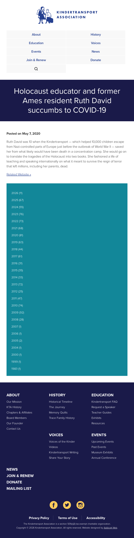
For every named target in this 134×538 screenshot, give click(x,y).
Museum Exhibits (102, 452)
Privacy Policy (39, 517)
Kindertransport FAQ (104, 402)
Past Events (99, 447)
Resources (98, 423)
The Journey (57, 407)
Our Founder (15, 423)
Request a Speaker (103, 407)
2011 (14, 298)
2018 (14, 249)
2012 (14, 291)
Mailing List (19, 488)
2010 (14, 305)
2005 (14, 340)
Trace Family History (62, 418)
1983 (14, 369)
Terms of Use (67, 517)
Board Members (17, 418)
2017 (14, 256)
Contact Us (13, 429)
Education (36, 43)
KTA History (14, 407)
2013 (14, 284)
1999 (14, 362)
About (36, 34)
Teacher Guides (101, 412)
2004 (14, 347)
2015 (14, 270)
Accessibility (95, 517)
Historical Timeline (60, 402)
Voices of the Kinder (62, 441)
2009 (14, 312)
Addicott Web (110, 528)
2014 (14, 277)
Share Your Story (59, 458)
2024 (14, 207)
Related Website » (19, 174)
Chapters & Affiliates (19, 412)
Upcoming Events (103, 441)
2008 (14, 319)
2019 (14, 242)
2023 (14, 214)
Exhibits (96, 418)
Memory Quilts (58, 412)
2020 (14, 235)
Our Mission (14, 402)
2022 (14, 221)
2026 (14, 193)
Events (36, 51)
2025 (14, 200)
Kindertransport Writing (63, 452)
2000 (14, 355)
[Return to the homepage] (67, 15)
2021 (14, 228)
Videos (53, 447)
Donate (96, 60)
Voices (95, 43)
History (96, 34)
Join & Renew (36, 60)
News (96, 51)
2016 (14, 263)
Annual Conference (104, 458)
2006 (14, 333)
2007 (14, 326)
